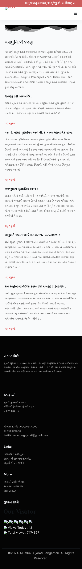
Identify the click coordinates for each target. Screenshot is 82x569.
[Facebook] (12, 382)
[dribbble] (18, 382)
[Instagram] (23, 382)
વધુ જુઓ (10, 123)
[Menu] (75, 13)
